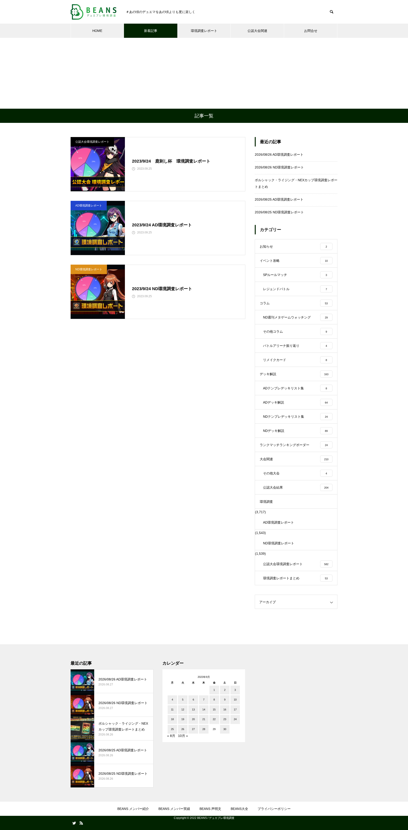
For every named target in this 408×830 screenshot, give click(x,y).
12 (182, 709)
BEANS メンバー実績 (174, 809)
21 (203, 719)
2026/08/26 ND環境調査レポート (279, 167)
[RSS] (81, 823)
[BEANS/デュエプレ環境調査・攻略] (93, 12)
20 (193, 719)
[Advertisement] (204, 73)
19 (182, 719)
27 (193, 729)
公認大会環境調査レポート (92, 141)
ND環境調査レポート (88, 269)
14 (203, 709)
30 (224, 729)
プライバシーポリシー (274, 809)
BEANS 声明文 (210, 809)
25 (172, 729)
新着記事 (150, 31)
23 (224, 719)
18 (172, 719)
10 (235, 699)
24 (235, 719)
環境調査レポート (204, 31)
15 (214, 709)
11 (172, 709)
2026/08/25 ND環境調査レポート (279, 212)
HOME (97, 31)
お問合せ (310, 31)
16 (224, 709)
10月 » (183, 736)
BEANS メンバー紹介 (133, 809)
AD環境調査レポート (88, 205)
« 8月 (171, 736)
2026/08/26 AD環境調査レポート (279, 154)
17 (235, 709)
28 (203, 729)
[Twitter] (74, 823)
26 (182, 729)
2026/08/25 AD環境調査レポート (279, 199)
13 (193, 709)
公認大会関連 (257, 31)
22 (214, 719)
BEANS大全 (239, 809)
